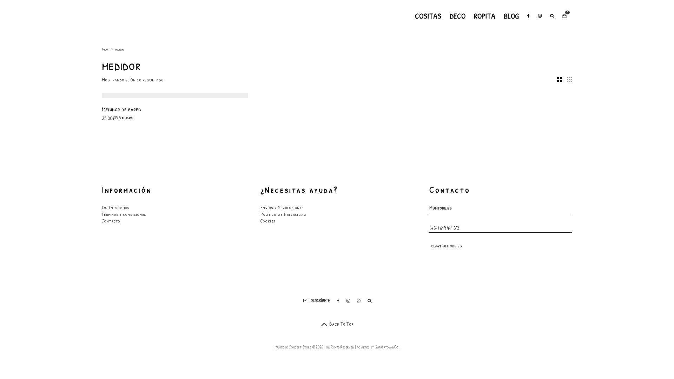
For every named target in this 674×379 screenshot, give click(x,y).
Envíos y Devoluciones (282, 207)
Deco (457, 16)
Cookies (267, 221)
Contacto (111, 221)
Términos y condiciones (124, 214)
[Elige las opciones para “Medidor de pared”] (142, 80)
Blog (511, 16)
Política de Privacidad (283, 214)
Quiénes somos (115, 207)
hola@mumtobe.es (445, 245)
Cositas (428, 16)
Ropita (484, 16)
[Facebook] (528, 16)
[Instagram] (540, 16)
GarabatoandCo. (387, 347)
